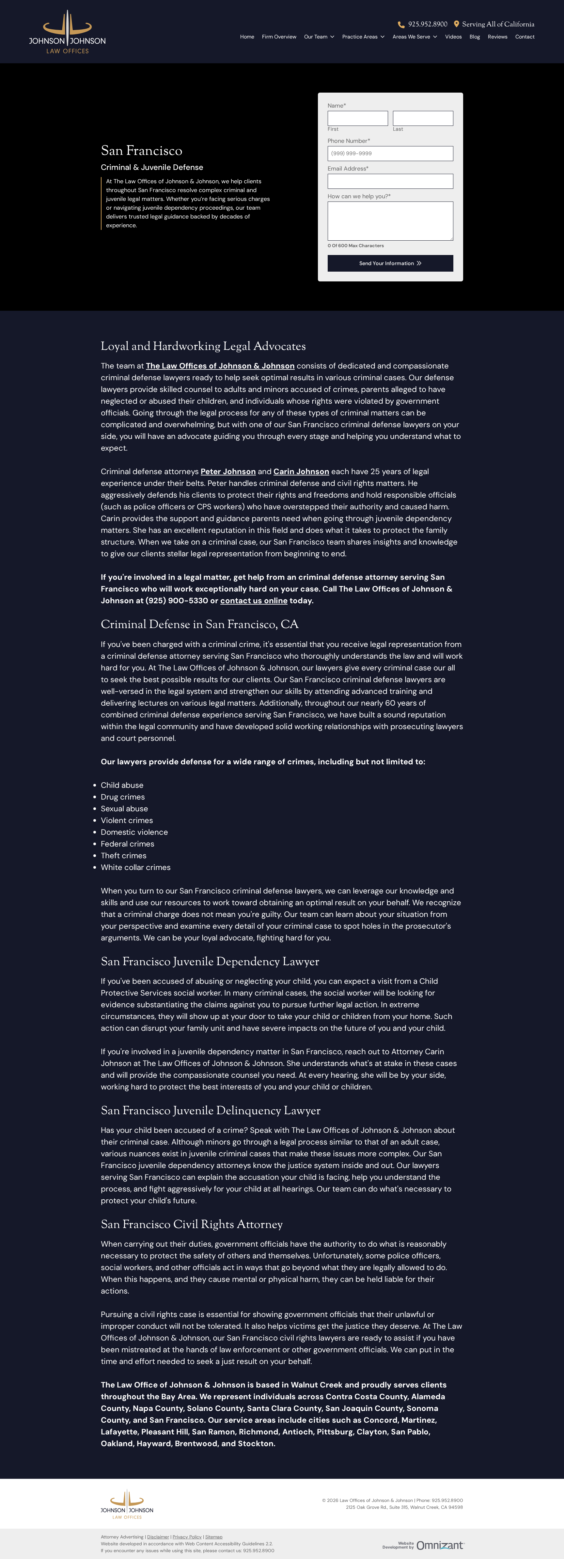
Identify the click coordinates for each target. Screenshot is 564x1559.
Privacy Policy (187, 1537)
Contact (525, 36)
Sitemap (214, 1537)
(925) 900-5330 (177, 600)
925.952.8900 (427, 25)
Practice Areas (360, 36)
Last (398, 129)
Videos (453, 36)
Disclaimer (158, 1537)
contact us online (254, 600)
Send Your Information (386, 263)
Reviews (498, 36)
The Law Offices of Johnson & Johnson (220, 366)
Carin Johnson (301, 471)
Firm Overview (279, 36)
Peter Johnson (228, 471)
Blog (475, 36)
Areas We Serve (411, 36)
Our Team (315, 36)
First (333, 129)
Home (247, 36)
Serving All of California (498, 25)
